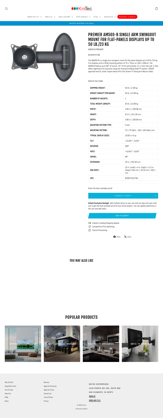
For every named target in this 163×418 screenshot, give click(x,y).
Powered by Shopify (81, 409)
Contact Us (47, 393)
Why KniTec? (9, 382)
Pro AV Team (9, 390)
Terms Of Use (48, 397)
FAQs (6, 397)
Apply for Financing (50, 386)
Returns (46, 382)
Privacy (46, 401)
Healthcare (65, 17)
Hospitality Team (10, 386)
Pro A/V (49, 17)
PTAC (96, 17)
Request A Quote (127, 17)
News (7, 401)
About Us (8, 393)
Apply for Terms (49, 390)
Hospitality (33, 17)
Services (109, 17)
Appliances (82, 17)
